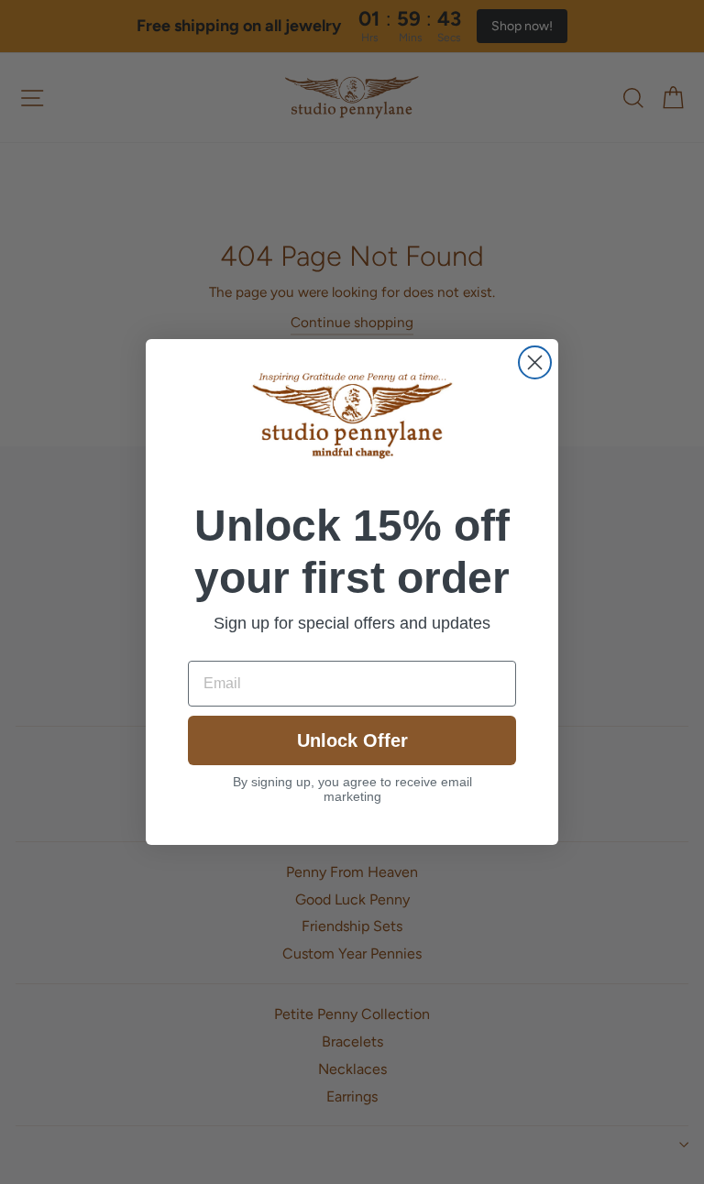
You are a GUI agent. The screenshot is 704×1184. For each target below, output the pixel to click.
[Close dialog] (535, 362)
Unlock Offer (352, 740)
